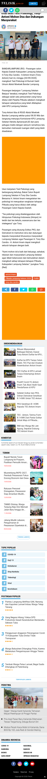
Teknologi (12, 577)
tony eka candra (12, 282)
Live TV (33, 3)
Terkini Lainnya (23, 537)
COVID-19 (12, 554)
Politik (36, 278)
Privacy (31, 772)
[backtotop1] (45, 777)
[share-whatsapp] (32, 290)
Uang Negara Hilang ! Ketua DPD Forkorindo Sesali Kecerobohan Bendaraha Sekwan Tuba (25, 620)
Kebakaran (12, 566)
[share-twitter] (23, 290)
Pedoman (23, 772)
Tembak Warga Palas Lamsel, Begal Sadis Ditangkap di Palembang (24, 665)
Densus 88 (28, 752)
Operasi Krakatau (31, 756)
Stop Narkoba (13, 572)
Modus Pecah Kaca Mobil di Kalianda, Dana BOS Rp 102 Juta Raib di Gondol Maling (24, 728)
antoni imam (11, 274)
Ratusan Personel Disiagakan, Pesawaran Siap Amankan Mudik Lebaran (15, 491)
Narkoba (5, 749)
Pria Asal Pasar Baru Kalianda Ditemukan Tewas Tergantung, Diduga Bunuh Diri (23, 720)
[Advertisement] (23, 160)
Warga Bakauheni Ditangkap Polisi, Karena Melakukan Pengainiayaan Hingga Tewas (25, 650)
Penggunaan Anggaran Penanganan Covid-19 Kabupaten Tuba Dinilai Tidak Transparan (25, 636)
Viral (10, 583)
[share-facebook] (14, 290)
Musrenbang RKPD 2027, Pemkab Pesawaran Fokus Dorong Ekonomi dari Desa (16, 476)
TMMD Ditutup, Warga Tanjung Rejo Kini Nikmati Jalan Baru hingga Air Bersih (16, 507)
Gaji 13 (11, 560)
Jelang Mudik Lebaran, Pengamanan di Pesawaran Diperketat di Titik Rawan (15, 523)
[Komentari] (41, 290)
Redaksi (16, 772)
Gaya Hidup (5, 756)
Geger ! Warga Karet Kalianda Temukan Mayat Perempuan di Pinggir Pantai (22, 712)
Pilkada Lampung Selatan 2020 (18, 278)
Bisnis (4, 752)
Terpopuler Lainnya (23, 679)
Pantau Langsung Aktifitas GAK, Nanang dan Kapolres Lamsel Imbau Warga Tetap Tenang (24, 604)
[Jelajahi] (43, 3)
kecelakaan (12, 589)
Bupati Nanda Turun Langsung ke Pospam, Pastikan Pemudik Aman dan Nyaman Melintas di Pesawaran (15, 460)
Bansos (27, 749)
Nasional (27, 746)
